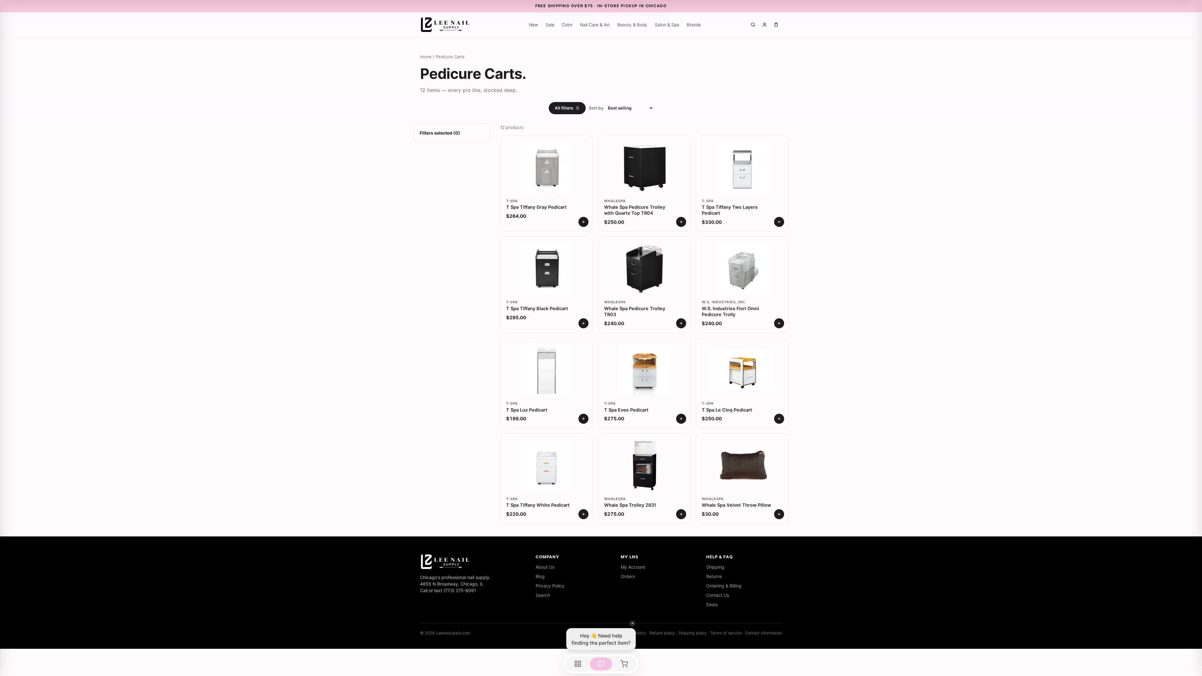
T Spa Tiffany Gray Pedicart (536, 207)
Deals (711, 604)
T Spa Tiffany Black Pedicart (537, 308)
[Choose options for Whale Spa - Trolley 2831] (681, 514)
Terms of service (726, 633)
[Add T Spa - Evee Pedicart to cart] (681, 419)
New (533, 24)
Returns (714, 576)
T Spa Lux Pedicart (526, 410)
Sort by (596, 107)
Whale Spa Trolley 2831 (630, 505)
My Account (633, 567)
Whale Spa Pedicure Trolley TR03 (634, 311)
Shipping (715, 567)
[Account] (764, 24)
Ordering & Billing (724, 585)
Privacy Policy (550, 585)
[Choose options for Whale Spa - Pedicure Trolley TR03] (681, 323)
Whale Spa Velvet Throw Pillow (736, 505)
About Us (545, 567)
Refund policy (662, 633)
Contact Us (717, 595)
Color (567, 24)
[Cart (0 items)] (776, 24)
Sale (550, 24)
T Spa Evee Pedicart (626, 410)
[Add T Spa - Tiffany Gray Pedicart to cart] (583, 222)
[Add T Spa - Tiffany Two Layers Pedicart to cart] (779, 222)
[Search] (753, 24)
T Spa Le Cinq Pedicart (727, 410)
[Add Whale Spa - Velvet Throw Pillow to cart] (779, 514)
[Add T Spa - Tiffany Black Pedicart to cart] (583, 323)
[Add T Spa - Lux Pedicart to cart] (583, 419)
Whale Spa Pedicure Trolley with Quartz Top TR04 (634, 210)
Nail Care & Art (595, 24)
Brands (694, 24)
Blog (540, 576)
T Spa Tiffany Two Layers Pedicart (730, 210)
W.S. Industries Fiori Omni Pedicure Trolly (730, 311)
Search (543, 595)
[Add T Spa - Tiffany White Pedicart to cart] (583, 514)
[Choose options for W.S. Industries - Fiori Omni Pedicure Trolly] (779, 323)
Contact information (763, 633)
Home (426, 56)
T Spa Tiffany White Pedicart (538, 505)
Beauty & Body (632, 24)
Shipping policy (692, 633)
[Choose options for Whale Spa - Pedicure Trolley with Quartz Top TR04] (681, 222)
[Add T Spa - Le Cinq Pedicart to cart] (779, 419)
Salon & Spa (667, 24)
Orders (628, 576)
